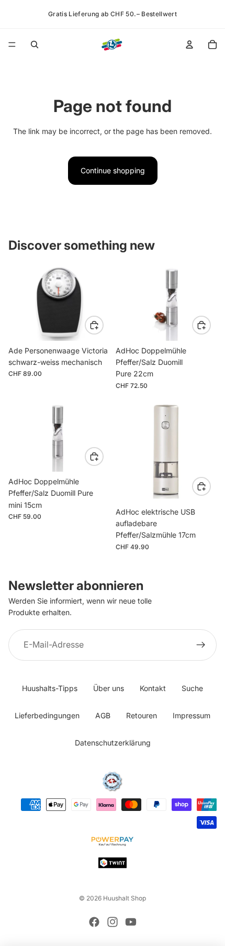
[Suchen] (34, 44)
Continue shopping (113, 170)
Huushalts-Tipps (49, 688)
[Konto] (189, 44)
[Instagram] (112, 922)
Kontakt (153, 688)
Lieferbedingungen (47, 715)
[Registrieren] (201, 645)
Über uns (108, 688)
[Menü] (12, 44)
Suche (192, 688)
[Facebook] (94, 922)
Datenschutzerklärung (113, 742)
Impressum (191, 715)
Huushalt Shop (124, 898)
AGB (102, 715)
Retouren (141, 715)
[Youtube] (131, 922)
